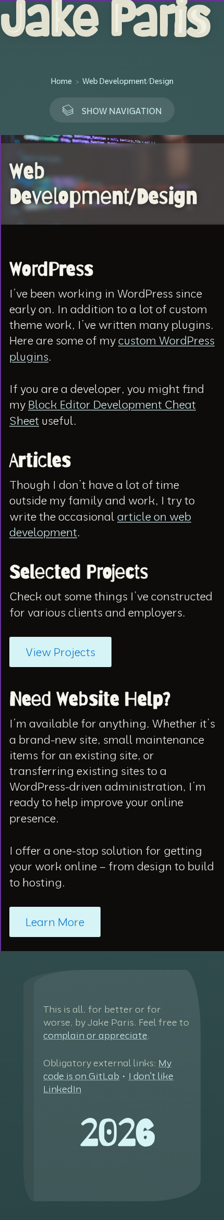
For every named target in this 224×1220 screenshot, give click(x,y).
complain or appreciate (95, 1035)
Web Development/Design (127, 81)
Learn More (55, 922)
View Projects (60, 652)
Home (61, 81)
